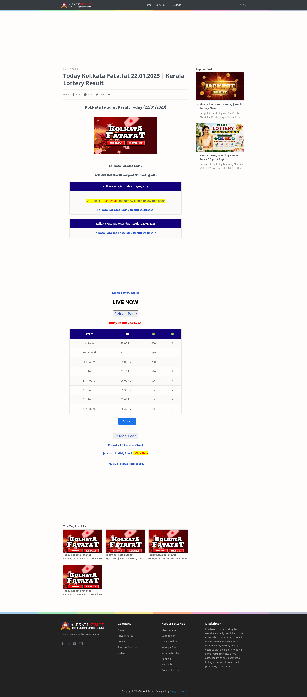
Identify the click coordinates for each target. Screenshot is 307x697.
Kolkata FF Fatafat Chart (125, 445)
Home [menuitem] (148, 4)
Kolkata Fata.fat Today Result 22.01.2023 (125, 210)
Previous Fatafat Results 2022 (125, 464)
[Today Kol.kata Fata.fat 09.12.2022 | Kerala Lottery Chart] (168, 541)
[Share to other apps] (109, 94)
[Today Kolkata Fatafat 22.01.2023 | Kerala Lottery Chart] (125, 135)
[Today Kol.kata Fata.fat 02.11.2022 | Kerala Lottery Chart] (82, 541)
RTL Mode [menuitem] (175, 4)
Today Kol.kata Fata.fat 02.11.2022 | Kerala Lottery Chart (82, 556)
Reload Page (125, 313)
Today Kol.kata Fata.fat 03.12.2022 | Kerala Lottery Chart (82, 592)
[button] (239, 5)
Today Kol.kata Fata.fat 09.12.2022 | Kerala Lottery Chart (167, 556)
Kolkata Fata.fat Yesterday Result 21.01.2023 (125, 233)
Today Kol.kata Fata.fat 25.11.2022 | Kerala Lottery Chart (125, 556)
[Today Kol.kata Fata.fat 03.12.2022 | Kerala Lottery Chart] (82, 577)
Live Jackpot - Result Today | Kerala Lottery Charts (221, 106)
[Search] (244, 5)
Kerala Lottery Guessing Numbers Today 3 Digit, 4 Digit (220, 157)
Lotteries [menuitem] (160, 4)
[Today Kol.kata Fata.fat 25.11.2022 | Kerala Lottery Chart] (125, 541)
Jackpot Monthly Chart (117, 453)
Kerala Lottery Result (125, 292)
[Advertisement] (153, 38)
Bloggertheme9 (178, 691)
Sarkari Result (146, 691)
